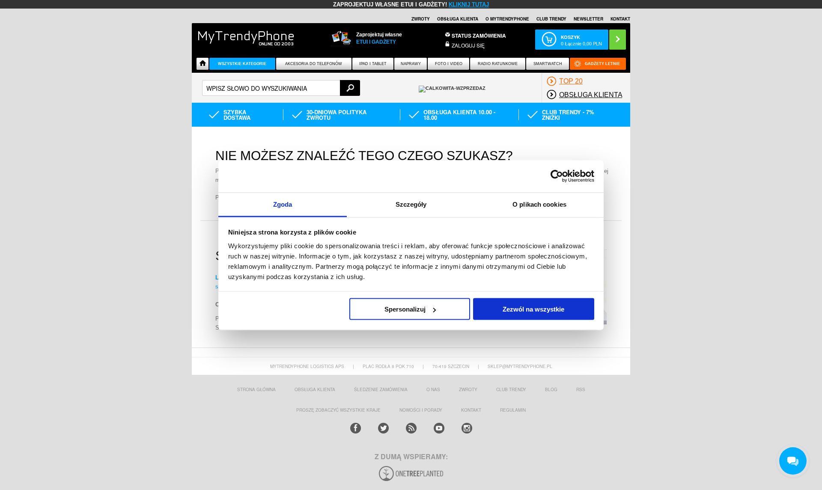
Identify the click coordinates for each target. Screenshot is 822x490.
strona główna (256, 389)
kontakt (471, 410)
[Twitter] (383, 428)
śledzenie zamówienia (381, 389)
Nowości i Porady (420, 410)
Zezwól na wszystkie (533, 309)
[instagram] (467, 428)
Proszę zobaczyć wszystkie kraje (338, 410)
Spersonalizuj (405, 309)
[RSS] (411, 428)
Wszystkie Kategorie (242, 64)
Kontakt (620, 19)
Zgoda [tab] (282, 204)
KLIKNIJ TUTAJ (469, 4)
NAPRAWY (411, 64)
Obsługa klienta (457, 19)
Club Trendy (551, 19)
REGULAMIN (513, 410)
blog (551, 389)
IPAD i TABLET (373, 64)
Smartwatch (547, 64)
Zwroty (420, 19)
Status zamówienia (479, 35)
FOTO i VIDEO (448, 64)
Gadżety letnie (602, 64)
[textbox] (281, 88)
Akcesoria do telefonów (313, 64)
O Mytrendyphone (507, 19)
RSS (580, 389)
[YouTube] (439, 428)
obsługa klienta (315, 389)
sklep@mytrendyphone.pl (520, 366)
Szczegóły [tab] (411, 204)
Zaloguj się (468, 45)
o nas (433, 389)
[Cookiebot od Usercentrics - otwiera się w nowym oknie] (556, 176)
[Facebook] (355, 428)
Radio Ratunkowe (498, 64)
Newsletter (588, 19)
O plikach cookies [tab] (539, 204)
